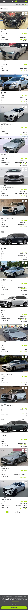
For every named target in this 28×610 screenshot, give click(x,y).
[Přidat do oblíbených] (26, 13)
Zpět (4, 1)
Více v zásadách (15, 601)
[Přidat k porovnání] (23, 13)
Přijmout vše (14, 607)
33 (15, 512)
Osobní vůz (4, 6)
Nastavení (14, 604)
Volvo (5, 8)
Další (19, 512)
